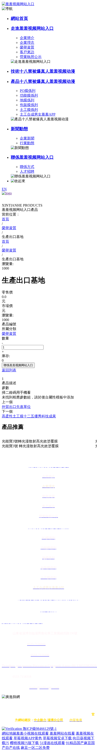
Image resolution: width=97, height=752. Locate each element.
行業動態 (27, 143)
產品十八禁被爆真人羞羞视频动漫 (43, 81)
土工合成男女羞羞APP (37, 114)
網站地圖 (9, 733)
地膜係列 (27, 100)
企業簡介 (27, 38)
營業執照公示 (31, 57)
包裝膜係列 (29, 105)
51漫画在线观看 (52, 743)
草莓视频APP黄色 (28, 738)
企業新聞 (27, 138)
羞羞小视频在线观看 (32, 733)
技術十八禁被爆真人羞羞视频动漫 (43, 71)
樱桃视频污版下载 (24, 743)
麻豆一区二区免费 (35, 748)
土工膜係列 (29, 110)
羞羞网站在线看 (62, 733)
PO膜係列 (27, 91)
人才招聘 (27, 171)
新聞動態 (19, 128)
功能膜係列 (29, 95)
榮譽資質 (27, 47)
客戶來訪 (27, 52)
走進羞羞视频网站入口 (32, 28)
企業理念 (27, 42)
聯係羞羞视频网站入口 (32, 157)
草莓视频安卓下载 (57, 738)
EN (4, 189)
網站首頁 (19, 18)
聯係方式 (27, 167)
